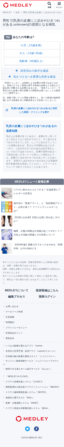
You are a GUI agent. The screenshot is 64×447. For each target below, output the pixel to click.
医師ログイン (47, 296)
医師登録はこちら (47, 290)
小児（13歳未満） (31, 45)
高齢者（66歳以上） (32, 61)
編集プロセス (16, 296)
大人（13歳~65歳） (31, 53)
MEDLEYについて (16, 290)
